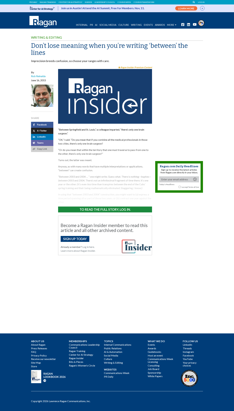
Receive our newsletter (43, 358)
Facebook (188, 355)
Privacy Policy (39, 355)
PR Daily (33, 2)
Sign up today (75, 239)
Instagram (188, 351)
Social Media (107, 24)
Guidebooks (154, 351)
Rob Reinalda (38, 76)
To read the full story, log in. (105, 209)
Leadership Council (105, 2)
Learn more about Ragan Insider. (78, 250)
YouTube (188, 358)
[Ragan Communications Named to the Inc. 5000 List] (201, 22)
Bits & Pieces (76, 361)
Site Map (36, 362)
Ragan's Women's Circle (82, 365)
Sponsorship (154, 372)
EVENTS (148, 24)
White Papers (155, 376)
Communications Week (116, 372)
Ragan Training (48, 2)
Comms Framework (144, 2)
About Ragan (38, 344)
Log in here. (88, 246)
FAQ (33, 351)
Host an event (155, 355)
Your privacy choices (189, 364)
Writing (136, 24)
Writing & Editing (46, 37)
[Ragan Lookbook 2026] (48, 376)
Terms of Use (193, 187)
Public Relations (113, 348)
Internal (82, 24)
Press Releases (39, 348)
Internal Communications (117, 344)
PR (91, 24)
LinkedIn (187, 344)
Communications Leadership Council (84, 346)
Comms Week (124, 2)
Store (34, 366)
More (170, 24)
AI (96, 24)
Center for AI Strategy (70, 2)
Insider (88, 2)
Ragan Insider (76, 358)
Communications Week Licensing (160, 360)
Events (151, 344)
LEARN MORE (186, 8)
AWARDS (160, 24)
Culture (123, 24)
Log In (201, 2)
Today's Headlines (166, 184)
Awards (152, 348)
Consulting (154, 365)
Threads (187, 348)
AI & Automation (113, 351)
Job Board (153, 368)
